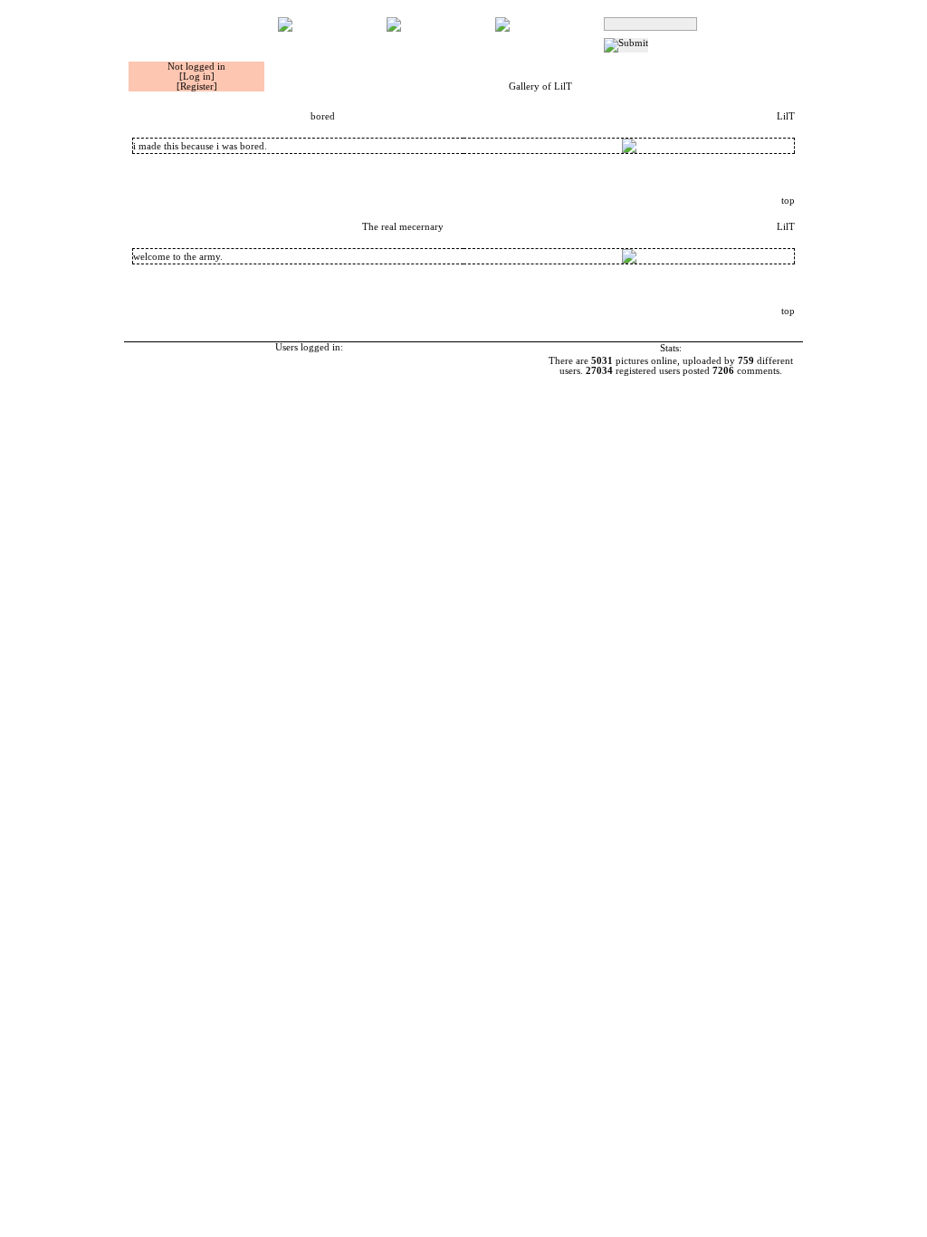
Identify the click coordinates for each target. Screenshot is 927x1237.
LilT (786, 116)
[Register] (197, 86)
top (788, 201)
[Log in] (197, 77)
